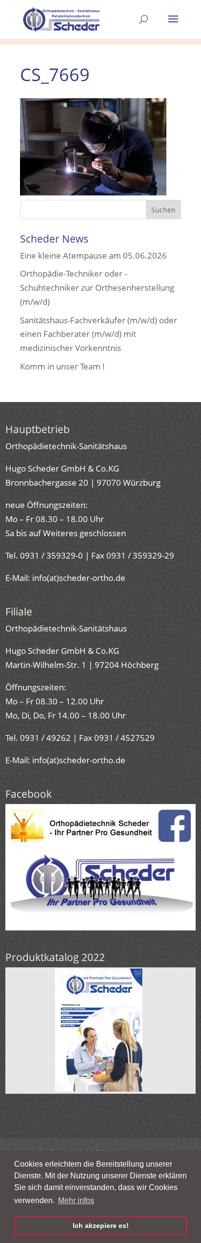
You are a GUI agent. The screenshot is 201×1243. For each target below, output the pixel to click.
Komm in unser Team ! (62, 366)
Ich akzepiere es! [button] (101, 1225)
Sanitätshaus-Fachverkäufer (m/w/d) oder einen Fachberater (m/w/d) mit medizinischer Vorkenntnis (98, 334)
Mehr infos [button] (76, 1200)
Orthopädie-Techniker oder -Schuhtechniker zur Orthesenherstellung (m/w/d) (97, 287)
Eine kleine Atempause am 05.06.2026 (93, 255)
